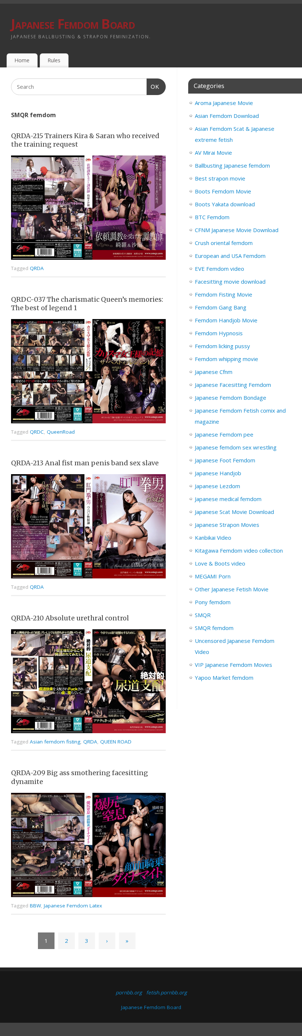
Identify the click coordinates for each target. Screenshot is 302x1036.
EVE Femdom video (219, 268)
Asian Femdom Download (227, 115)
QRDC (37, 431)
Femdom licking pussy (222, 346)
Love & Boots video (220, 563)
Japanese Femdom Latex (73, 905)
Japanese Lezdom (217, 486)
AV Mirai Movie (213, 152)
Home (21, 60)
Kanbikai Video (213, 537)
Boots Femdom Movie (223, 191)
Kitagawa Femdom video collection (239, 550)
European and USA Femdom (230, 255)
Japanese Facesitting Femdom (233, 384)
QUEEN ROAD (115, 741)
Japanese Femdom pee (224, 434)
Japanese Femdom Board (73, 24)
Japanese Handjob (218, 473)
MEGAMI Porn (213, 576)
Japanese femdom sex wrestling (236, 447)
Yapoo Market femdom (224, 677)
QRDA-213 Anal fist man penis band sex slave (85, 463)
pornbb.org (129, 992)
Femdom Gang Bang (220, 307)
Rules (54, 60)
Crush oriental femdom (224, 242)
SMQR (203, 615)
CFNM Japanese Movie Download (236, 230)
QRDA (37, 268)
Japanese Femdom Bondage (230, 397)
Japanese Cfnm (213, 371)
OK (153, 86)
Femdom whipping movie (226, 359)
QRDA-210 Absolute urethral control (70, 618)
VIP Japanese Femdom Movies (233, 664)
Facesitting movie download (230, 281)
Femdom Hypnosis (219, 333)
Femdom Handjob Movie (226, 320)
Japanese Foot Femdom (225, 460)
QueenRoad (61, 431)
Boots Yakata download (225, 204)
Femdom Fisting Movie (223, 294)
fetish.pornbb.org (166, 992)
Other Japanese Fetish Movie (231, 589)
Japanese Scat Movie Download (234, 511)
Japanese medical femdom (228, 499)
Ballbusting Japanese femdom (232, 165)
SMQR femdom (214, 627)
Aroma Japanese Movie (224, 102)
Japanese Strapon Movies (227, 524)
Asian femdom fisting (55, 741)
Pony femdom (213, 602)
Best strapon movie (220, 178)
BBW (35, 905)
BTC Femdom (212, 217)
